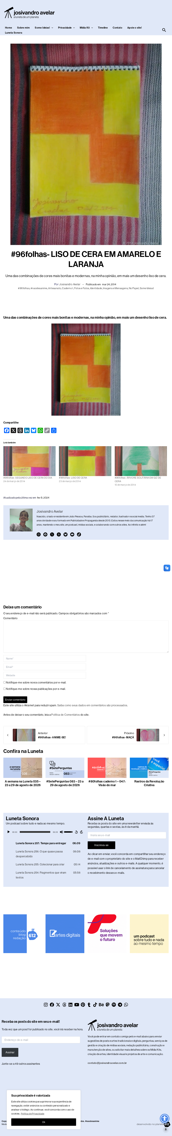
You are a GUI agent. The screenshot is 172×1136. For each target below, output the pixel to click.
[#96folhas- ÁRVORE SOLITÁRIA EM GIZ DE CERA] (141, 461)
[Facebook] (45, 534)
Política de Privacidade (32, 1113)
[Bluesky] (65, 534)
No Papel (134, 288)
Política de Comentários (65, 714)
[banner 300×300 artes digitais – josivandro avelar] (65, 933)
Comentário (10, 618)
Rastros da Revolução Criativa (149, 783)
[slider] (35, 832)
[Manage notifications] (165, 1129)
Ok (43, 1122)
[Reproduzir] (8, 832)
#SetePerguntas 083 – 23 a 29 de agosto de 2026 (65, 783)
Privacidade (65, 27)
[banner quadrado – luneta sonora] (149, 933)
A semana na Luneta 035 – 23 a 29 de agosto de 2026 (23, 783)
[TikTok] (79, 534)
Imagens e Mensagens (115, 288)
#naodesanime (39, 288)
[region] (44, 1109)
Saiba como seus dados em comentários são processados (92, 705)
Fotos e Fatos (81, 288)
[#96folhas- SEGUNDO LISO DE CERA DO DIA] (29, 461)
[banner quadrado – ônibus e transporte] (107, 933)
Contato (117, 27)
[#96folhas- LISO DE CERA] (85, 461)
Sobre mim (23, 27)
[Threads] (59, 534)
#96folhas (24, 288)
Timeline (103, 27)
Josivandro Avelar (69, 284)
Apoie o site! (134, 27)
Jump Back (76, 832)
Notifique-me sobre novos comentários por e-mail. (36, 682)
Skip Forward (81, 832)
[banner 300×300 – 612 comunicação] (22, 933)
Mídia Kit (85, 27)
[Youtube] (72, 534)
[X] (52, 534)
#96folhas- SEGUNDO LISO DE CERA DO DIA (27, 477)
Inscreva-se (101, 845)
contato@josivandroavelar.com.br (107, 1063)
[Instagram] (39, 534)
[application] (45, 832)
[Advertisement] (86, 302)
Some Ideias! (42, 27)
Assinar (10, 1052)
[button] (51, 27)
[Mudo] (61, 832)
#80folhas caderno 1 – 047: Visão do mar (107, 783)
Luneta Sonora (13, 32)
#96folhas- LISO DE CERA (73, 477)
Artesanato (54, 288)
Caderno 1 (67, 288)
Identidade (96, 288)
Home (8, 27)
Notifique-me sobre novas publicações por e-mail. (36, 688)
